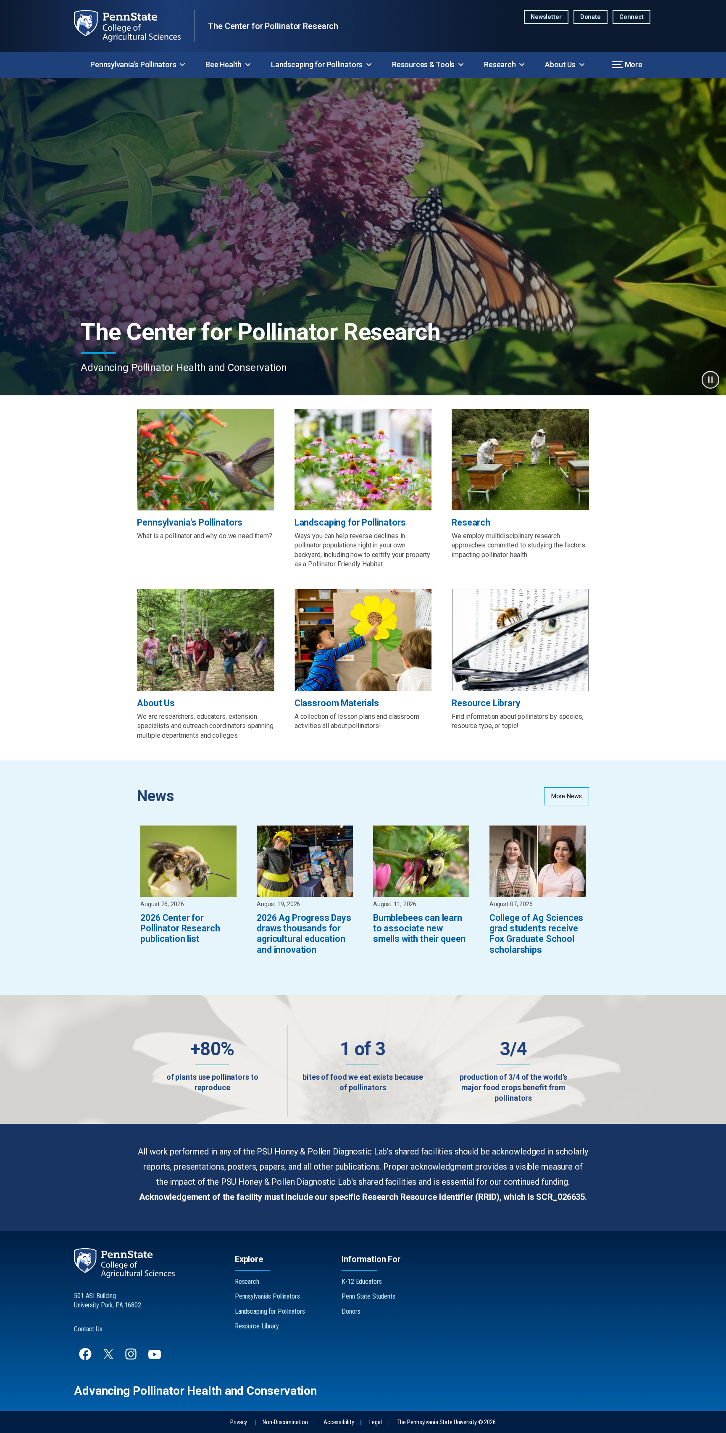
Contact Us (88, 1329)
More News (566, 796)
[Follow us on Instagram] (131, 1358)
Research (500, 64)
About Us (560, 64)
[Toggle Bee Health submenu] (248, 65)
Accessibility (339, 1422)
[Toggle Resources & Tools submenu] (461, 65)
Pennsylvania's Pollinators (133, 64)
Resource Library (257, 1326)
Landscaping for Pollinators (317, 64)
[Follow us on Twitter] (109, 1357)
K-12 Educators (361, 1282)
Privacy (238, 1422)
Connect (631, 17)
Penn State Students (368, 1296)
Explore (249, 1259)
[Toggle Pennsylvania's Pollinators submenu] (182, 65)
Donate (590, 17)
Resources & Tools (423, 64)
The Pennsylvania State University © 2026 (446, 1422)
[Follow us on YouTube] (155, 1358)
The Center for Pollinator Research (273, 26)
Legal (375, 1422)
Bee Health (223, 64)
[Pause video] (710, 380)
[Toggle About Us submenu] (582, 65)
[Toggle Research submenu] (522, 65)
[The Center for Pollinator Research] (134, 26)
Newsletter (546, 17)
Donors (351, 1311)
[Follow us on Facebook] (86, 1358)
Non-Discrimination (285, 1422)
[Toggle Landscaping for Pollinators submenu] (369, 65)
